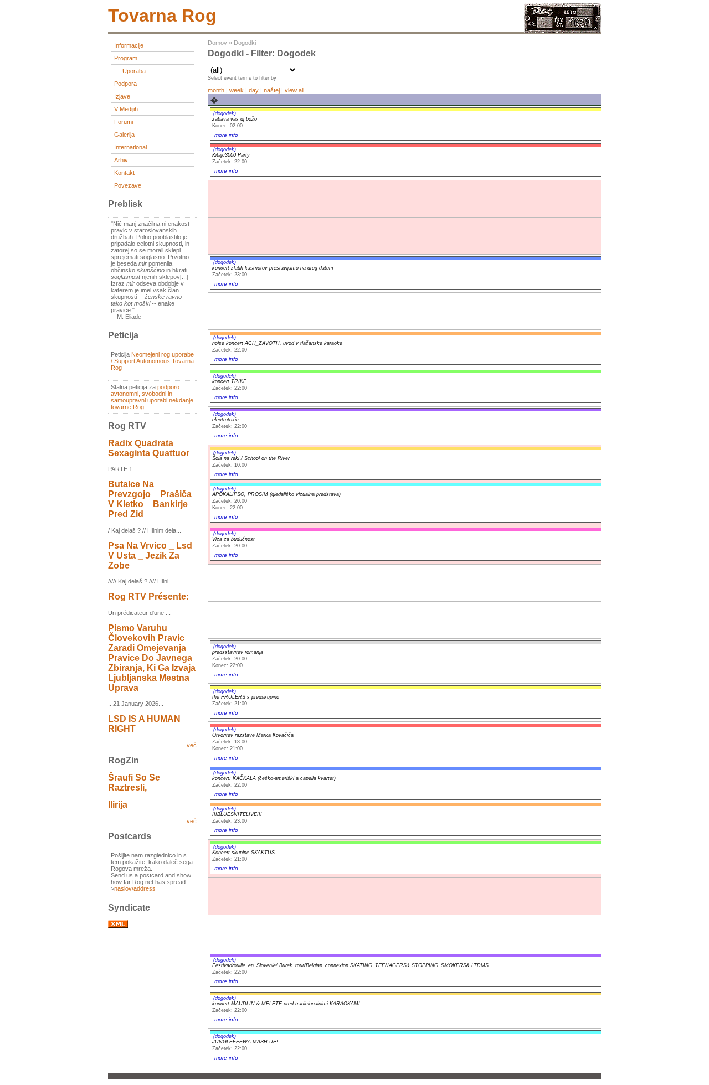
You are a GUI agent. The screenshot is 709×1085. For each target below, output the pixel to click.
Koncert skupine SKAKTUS (243, 852)
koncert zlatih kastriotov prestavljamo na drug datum (272, 268)
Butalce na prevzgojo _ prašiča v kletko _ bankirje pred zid (150, 499)
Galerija (124, 134)
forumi (123, 121)
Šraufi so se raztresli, (134, 782)
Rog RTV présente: (148, 596)
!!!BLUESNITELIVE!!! (237, 814)
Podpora (125, 83)
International (130, 147)
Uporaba (134, 71)
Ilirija (117, 804)
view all (294, 90)
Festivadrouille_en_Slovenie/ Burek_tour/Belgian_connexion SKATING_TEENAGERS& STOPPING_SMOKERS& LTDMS (350, 965)
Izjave (122, 96)
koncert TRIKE (229, 381)
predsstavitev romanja (237, 652)
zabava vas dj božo (234, 119)
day (254, 90)
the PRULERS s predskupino (245, 697)
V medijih (126, 109)
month (216, 90)
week (236, 90)
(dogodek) (224, 113)
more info (226, 135)
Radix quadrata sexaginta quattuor (148, 448)
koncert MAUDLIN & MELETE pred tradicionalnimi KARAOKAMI (286, 1003)
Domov (217, 42)
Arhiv (121, 160)
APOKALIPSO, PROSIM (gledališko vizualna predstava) (276, 494)
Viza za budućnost (233, 539)
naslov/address (135, 888)
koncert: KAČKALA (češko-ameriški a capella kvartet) (274, 778)
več (192, 745)
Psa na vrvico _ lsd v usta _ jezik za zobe (150, 555)
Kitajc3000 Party (231, 155)
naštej (272, 90)
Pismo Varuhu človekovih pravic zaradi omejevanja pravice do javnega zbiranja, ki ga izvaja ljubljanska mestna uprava (152, 658)
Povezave (127, 185)
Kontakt (124, 172)
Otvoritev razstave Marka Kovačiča (253, 735)
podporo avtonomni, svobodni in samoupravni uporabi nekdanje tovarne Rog (152, 397)
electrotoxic (225, 419)
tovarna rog (162, 15)
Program (125, 58)
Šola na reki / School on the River (251, 458)
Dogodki (245, 42)
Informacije (128, 45)
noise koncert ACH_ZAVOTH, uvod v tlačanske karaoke (277, 343)
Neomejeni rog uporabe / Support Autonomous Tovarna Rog (152, 361)
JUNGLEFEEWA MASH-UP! (245, 1042)
